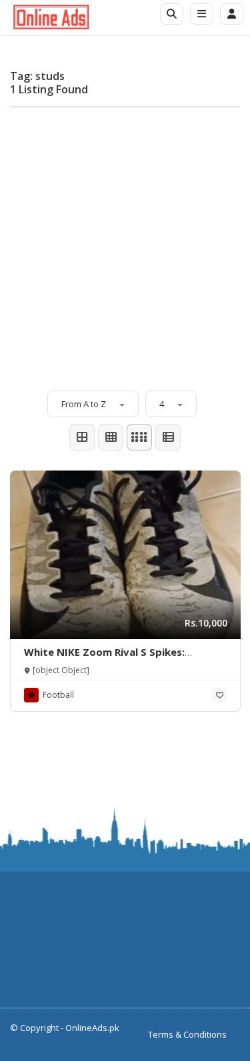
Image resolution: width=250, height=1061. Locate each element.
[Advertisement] (125, 242)
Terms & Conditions (187, 1034)
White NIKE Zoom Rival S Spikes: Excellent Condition (104, 658)
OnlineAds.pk (92, 1028)
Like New (46, 492)
